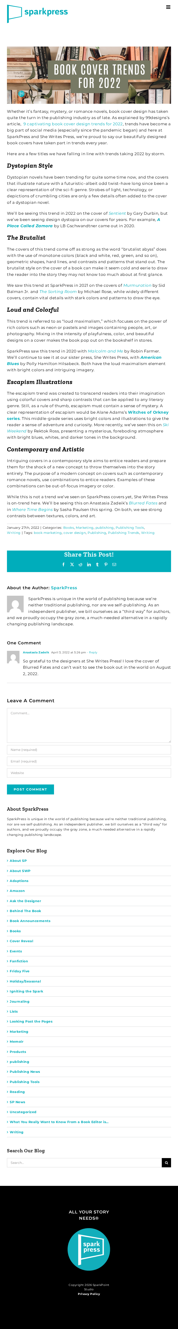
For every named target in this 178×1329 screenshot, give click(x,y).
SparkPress (64, 587)
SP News (17, 1102)
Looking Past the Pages (31, 1021)
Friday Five (20, 971)
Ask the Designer (25, 901)
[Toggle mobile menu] (168, 7)
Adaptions (19, 881)
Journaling (19, 1001)
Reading (17, 1092)
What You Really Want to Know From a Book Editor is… (59, 1122)
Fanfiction (19, 961)
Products (18, 1052)
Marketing (85, 528)
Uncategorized (23, 1112)
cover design (75, 533)
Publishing (97, 533)
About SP (18, 861)
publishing (104, 528)
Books (68, 528)
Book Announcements (30, 921)
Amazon (17, 891)
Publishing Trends (123, 533)
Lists (14, 1011)
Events (16, 951)
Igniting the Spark (26, 991)
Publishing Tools (130, 528)
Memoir (16, 1041)
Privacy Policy (89, 1294)
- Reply (92, 652)
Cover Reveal (21, 941)
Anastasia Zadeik (36, 652)
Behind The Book (25, 911)
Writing (14, 533)
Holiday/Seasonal (25, 981)
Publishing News (25, 1072)
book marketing (48, 533)
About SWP (20, 871)
